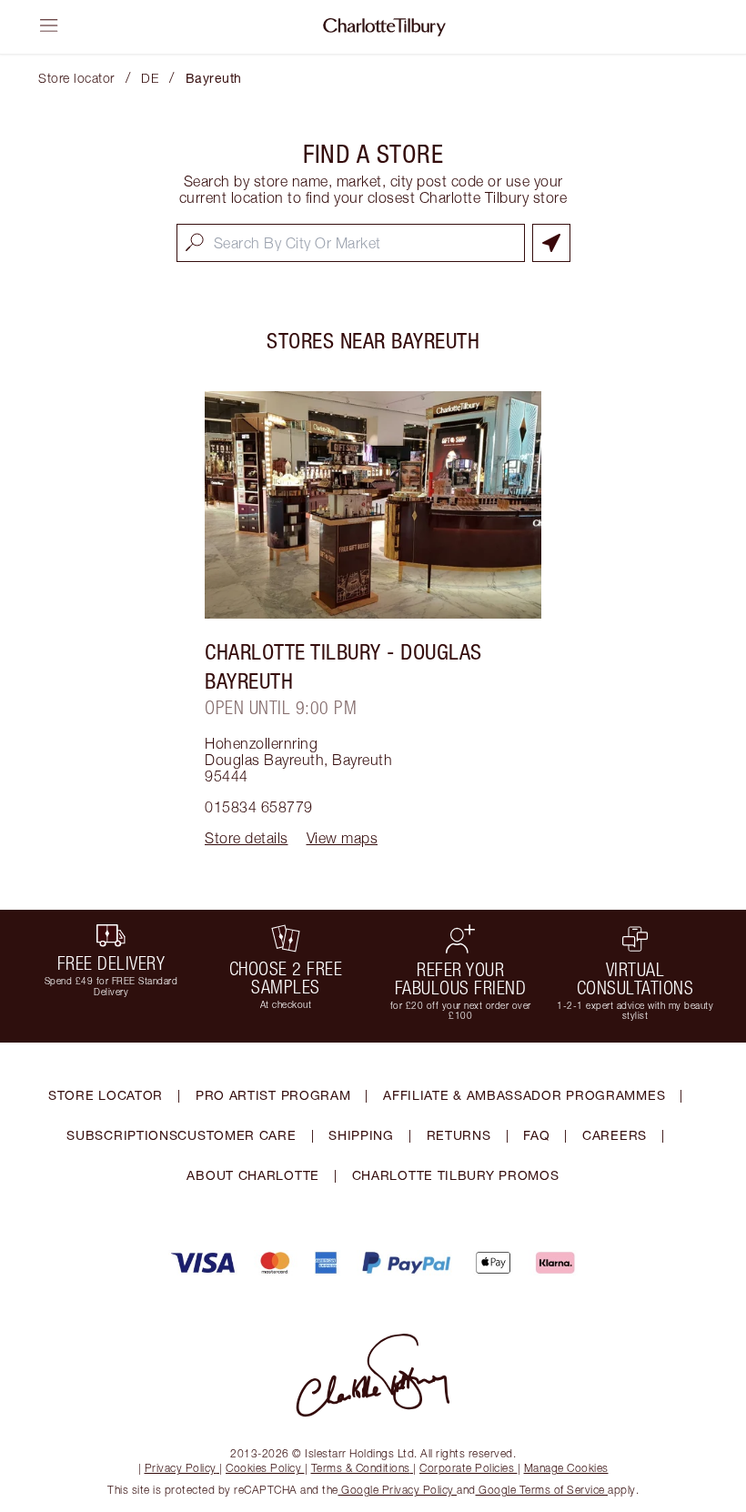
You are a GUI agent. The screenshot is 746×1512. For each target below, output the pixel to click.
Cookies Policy (263, 1468)
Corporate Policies (466, 1468)
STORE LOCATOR (105, 1095)
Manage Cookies (566, 1468)
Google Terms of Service (542, 1490)
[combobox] (350, 243)
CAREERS (614, 1135)
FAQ (536, 1135)
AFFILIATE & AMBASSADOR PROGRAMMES (524, 1095)
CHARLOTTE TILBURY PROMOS (456, 1175)
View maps (342, 838)
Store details (246, 838)
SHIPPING (361, 1135)
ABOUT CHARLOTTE (252, 1175)
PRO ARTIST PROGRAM (273, 1095)
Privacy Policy (181, 1468)
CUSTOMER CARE (236, 1135)
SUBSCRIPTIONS (121, 1135)
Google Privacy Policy (398, 1490)
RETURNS (459, 1135)
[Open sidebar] (49, 25)
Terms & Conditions (360, 1468)
